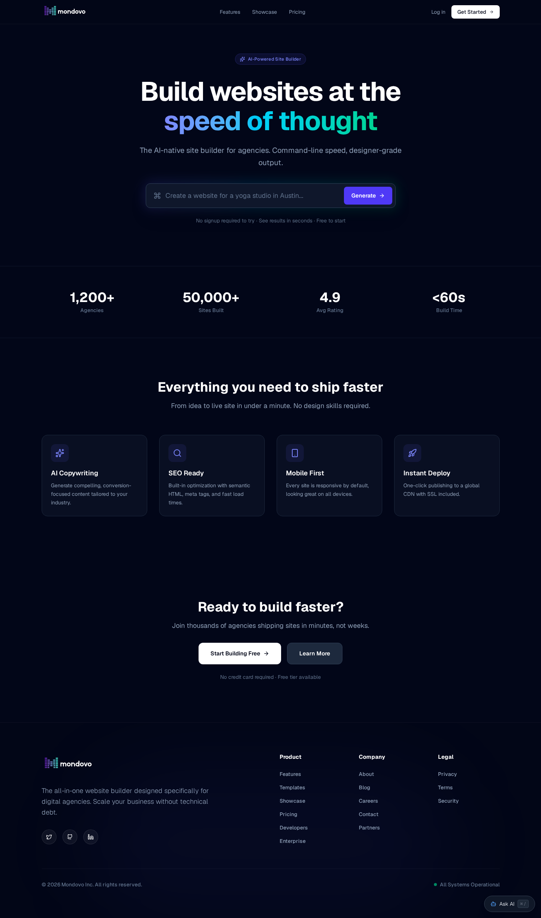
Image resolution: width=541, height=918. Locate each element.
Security (448, 800)
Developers (294, 827)
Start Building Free (235, 653)
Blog (364, 787)
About (366, 774)
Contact (369, 814)
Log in (438, 12)
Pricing (297, 12)
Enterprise (293, 841)
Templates (292, 787)
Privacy (447, 774)
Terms (445, 787)
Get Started (471, 12)
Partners (369, 827)
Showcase (264, 12)
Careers (368, 800)
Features (230, 12)
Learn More (314, 653)
